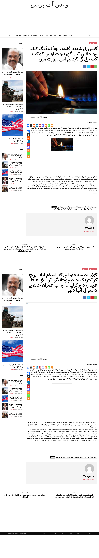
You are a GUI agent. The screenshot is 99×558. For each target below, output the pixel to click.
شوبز (51, 35)
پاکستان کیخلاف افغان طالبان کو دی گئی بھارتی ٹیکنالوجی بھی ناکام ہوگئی (13, 106)
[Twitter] (88, 66)
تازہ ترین (11, 35)
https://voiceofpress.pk (88, 231)
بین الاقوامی (26, 35)
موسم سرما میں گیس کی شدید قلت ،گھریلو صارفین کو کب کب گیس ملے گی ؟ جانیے (75, 209)
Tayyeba (45, 117)
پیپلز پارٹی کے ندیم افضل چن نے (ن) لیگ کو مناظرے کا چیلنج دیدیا (12, 73)
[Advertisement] (49, 22)
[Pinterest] (92, 66)
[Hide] (27, 159)
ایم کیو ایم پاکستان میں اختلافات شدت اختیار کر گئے (15, 187)
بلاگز (46, 35)
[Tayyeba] (41, 117)
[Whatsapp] (49, 125)
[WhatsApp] (95, 66)
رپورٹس (41, 35)
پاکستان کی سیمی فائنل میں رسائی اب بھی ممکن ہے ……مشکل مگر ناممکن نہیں (74, 248)
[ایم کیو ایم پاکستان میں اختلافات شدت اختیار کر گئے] (5, 188)
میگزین (65, 35)
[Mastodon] (43, 125)
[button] (89, 35)
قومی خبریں (18, 35)
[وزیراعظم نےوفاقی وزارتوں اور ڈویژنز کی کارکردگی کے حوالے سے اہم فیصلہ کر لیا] (5, 180)
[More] (52, 125)
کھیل (55, 35)
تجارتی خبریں (34, 35)
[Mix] (46, 125)
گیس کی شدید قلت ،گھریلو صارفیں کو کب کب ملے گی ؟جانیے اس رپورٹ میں (77, 207)
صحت (60, 35)
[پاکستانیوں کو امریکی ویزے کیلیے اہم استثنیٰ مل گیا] (12, 125)
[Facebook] (84, 66)
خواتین (70, 35)
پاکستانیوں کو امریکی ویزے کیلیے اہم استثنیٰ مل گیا (13, 139)
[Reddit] (34, 125)
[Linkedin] (37, 125)
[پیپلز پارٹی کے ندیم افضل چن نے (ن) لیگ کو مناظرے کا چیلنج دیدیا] (12, 59)
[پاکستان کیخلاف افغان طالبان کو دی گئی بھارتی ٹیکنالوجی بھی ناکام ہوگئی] (12, 91)
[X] (31, 125)
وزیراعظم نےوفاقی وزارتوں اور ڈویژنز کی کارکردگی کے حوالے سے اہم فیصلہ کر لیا (15, 179)
